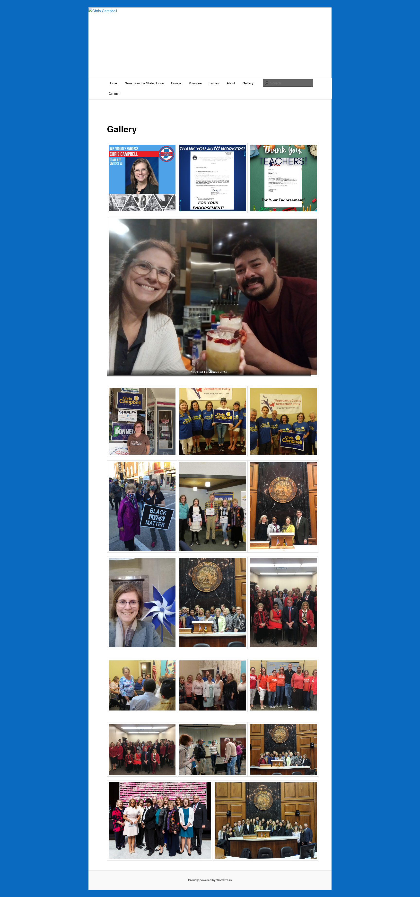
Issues (214, 83)
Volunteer (195, 83)
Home (113, 83)
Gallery (248, 83)
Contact (114, 93)
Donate (176, 83)
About (231, 83)
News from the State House (144, 83)
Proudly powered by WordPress (210, 880)
